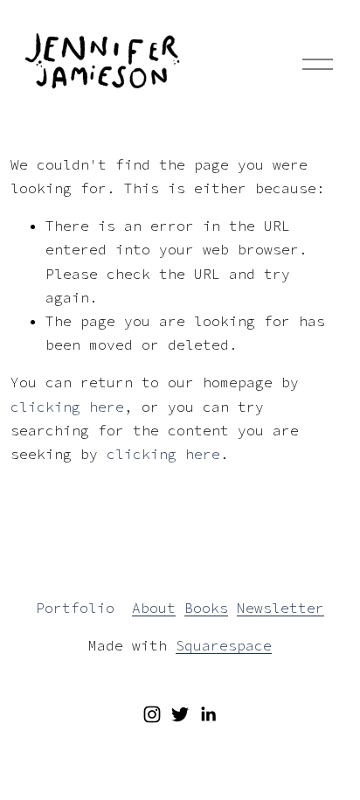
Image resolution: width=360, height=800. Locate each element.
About (154, 607)
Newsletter (280, 607)
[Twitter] (180, 714)
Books (206, 607)
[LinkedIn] (208, 714)
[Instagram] (152, 714)
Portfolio (75, 607)
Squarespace (224, 645)
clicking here (67, 406)
